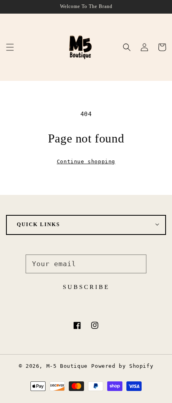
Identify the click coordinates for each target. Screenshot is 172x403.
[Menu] (10, 47)
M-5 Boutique (67, 366)
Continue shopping (86, 161)
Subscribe (86, 287)
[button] (127, 47)
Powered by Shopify (122, 366)
